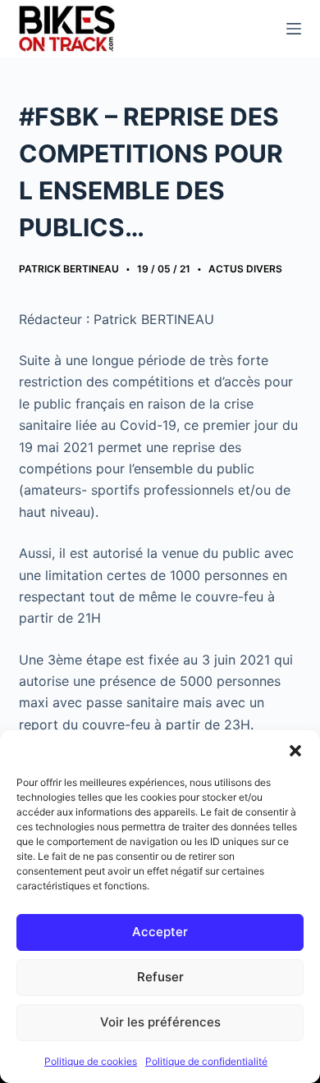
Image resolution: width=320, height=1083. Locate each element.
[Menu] (293, 28)
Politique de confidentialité (206, 1061)
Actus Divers (245, 269)
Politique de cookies (90, 1061)
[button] (295, 751)
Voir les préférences (160, 1022)
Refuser (160, 977)
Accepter (160, 931)
